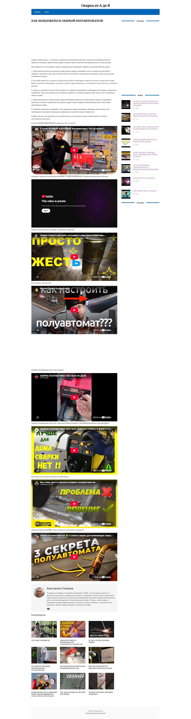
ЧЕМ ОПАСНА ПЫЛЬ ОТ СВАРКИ (144, 191)
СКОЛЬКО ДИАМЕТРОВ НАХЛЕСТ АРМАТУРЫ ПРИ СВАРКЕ (145, 141)
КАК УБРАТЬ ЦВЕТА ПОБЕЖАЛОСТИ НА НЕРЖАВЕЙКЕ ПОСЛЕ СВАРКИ (146, 128)
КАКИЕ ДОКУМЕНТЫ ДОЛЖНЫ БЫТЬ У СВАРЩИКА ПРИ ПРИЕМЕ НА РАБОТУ (145, 154)
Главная (37, 12)
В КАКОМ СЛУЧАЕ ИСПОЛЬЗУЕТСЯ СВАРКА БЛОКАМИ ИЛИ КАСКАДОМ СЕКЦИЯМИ (146, 103)
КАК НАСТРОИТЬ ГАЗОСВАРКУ (144, 178)
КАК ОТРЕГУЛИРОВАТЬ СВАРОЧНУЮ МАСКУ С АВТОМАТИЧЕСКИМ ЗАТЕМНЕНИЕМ (145, 167)
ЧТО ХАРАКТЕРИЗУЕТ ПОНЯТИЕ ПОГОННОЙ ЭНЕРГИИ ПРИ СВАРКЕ (145, 115)
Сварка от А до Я (95, 5)
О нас (47, 12)
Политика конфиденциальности (95, 713)
